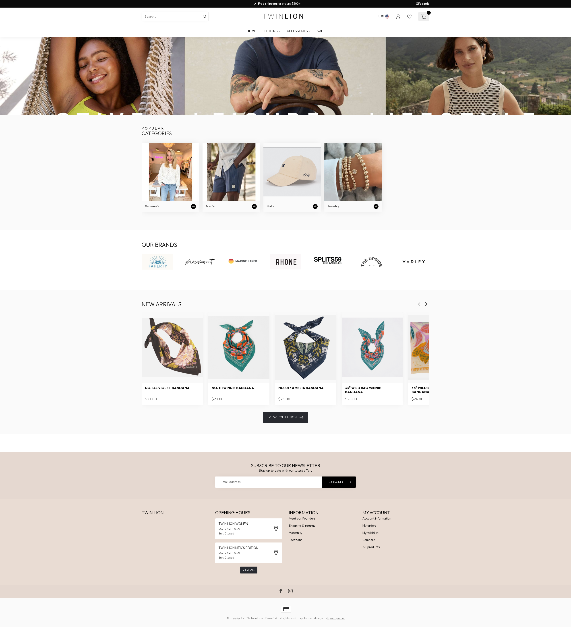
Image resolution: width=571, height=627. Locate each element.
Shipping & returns (302, 526)
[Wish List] (409, 16)
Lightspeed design (311, 618)
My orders (369, 526)
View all (249, 570)
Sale (321, 31)
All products (371, 547)
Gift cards (422, 4)
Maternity (295, 533)
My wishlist (370, 533)
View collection (283, 417)
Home (251, 31)
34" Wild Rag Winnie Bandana (363, 390)
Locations (295, 540)
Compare (368, 540)
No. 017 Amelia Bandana (301, 388)
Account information (376, 518)
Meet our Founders (302, 518)
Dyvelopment (336, 618)
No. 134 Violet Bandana (167, 388)
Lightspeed (288, 618)
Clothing (270, 31)
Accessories (297, 31)
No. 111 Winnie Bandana (233, 388)
